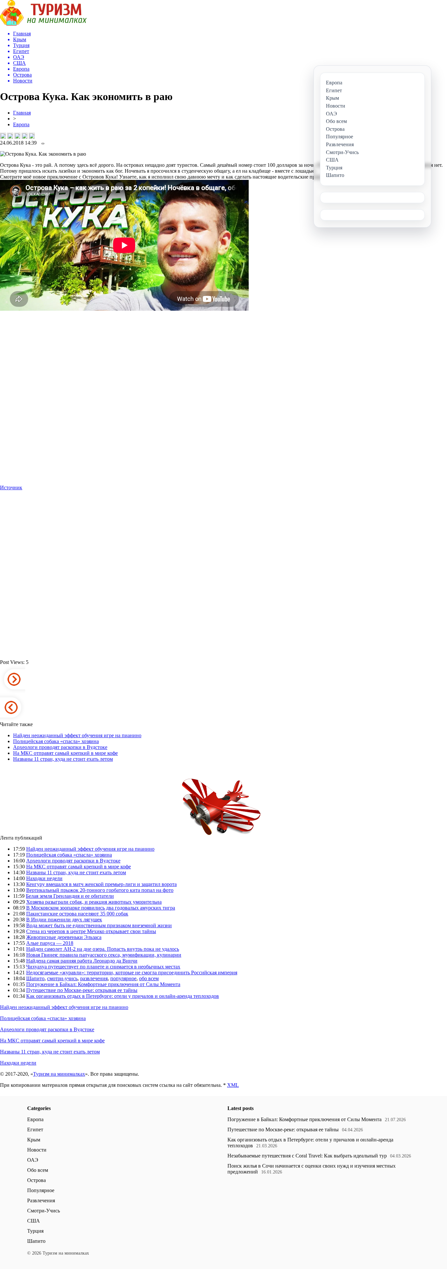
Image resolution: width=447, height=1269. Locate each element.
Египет (35, 1129)
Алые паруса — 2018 (49, 943)
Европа (21, 124)
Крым (33, 1139)
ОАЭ (32, 1160)
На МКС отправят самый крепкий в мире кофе (65, 753)
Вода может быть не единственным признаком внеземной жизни (99, 925)
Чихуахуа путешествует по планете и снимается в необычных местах (103, 966)
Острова (36, 1180)
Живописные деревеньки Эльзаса (63, 937)
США (33, 1221)
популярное (123, 978)
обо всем (149, 978)
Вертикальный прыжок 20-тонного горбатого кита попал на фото (99, 890)
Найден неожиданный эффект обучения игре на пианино (77, 735)
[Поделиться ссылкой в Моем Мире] (24, 136)
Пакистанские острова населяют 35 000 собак (77, 913)
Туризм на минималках (59, 1074)
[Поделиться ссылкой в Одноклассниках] (32, 136)
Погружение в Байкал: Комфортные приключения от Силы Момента (103, 984)
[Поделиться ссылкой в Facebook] (10, 136)
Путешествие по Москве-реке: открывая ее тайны (81, 990)
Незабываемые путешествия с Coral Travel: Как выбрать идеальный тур (307, 1155)
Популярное (40, 1190)
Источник (11, 487)
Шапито (35, 978)
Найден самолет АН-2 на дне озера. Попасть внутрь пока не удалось (102, 949)
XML (233, 1085)
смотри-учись (62, 978)
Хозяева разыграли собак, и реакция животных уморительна (94, 902)
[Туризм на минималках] (43, 23)
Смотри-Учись (43, 1210)
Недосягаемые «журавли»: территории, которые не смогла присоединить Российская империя (131, 972)
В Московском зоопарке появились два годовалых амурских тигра (100, 908)
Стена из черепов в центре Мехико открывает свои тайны (91, 931)
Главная (22, 112)
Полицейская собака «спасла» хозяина (56, 741)
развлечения (94, 978)
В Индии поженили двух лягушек (64, 919)
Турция (35, 1231)
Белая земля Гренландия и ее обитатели (70, 896)
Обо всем (37, 1170)
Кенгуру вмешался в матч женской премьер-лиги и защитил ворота (101, 884)
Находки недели (44, 878)
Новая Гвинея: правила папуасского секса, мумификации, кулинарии (103, 955)
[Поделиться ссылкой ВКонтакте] (3, 136)
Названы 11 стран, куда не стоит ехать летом (63, 759)
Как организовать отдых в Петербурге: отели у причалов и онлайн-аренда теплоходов (122, 996)
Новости (36, 1150)
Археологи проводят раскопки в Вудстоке (60, 747)
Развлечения (41, 1200)
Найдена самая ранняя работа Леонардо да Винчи (81, 961)
